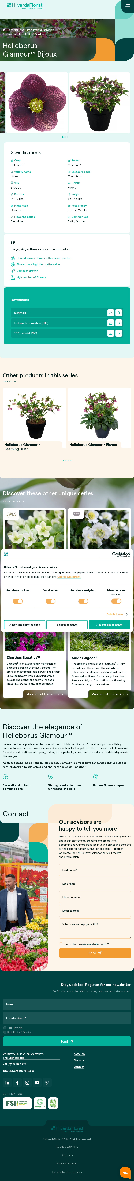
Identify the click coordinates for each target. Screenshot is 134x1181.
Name (10, 1004)
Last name (68, 883)
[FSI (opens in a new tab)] (17, 1103)
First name (69, 869)
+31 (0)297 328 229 (14, 1064)
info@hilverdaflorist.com (18, 1070)
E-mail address (16, 1017)
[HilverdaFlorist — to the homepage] (24, 6)
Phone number (71, 897)
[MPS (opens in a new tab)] (53, 1103)
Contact (79, 1066)
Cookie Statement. (69, 576)
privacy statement (93, 943)
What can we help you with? (80, 924)
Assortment (16, 29)
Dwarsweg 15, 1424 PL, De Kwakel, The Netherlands (23, 1055)
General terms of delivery (67, 1171)
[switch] (50, 601)
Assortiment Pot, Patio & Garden (23, 34)
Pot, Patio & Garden (39, 29)
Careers (79, 1060)
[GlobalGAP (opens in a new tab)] (40, 1103)
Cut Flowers (15, 1027)
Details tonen (115, 614)
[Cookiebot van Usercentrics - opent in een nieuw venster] (114, 554)
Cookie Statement (67, 1146)
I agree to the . (86, 943)
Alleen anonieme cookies (24, 624)
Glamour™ (82, 744)
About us (79, 1053)
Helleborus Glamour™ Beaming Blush (22, 448)
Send (92, 953)
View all (7, 381)
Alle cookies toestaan (109, 624)
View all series (11, 501)
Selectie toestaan (67, 624)
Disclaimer (67, 1155)
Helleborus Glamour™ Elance (93, 446)
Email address (70, 910)
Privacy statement (67, 1163)
